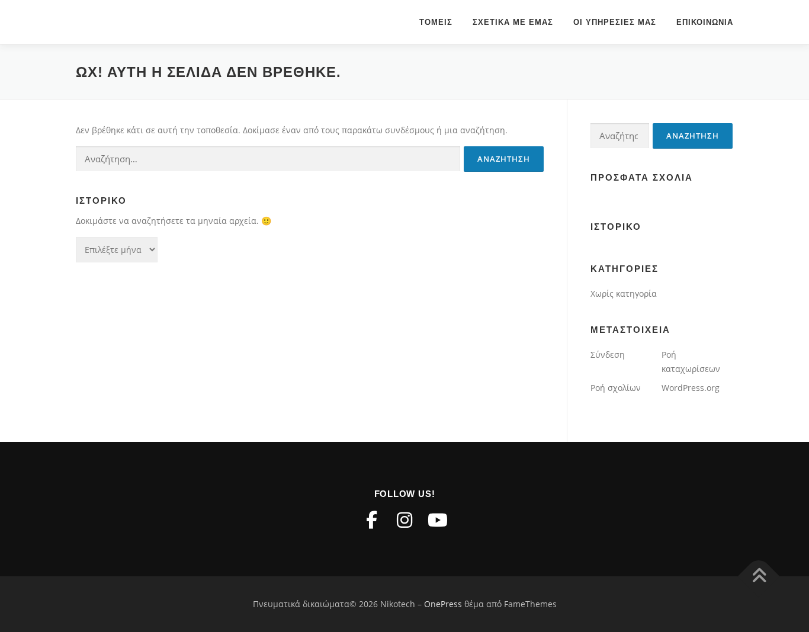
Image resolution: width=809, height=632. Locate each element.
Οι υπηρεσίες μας (614, 22)
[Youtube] (438, 520)
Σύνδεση (607, 354)
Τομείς (435, 22)
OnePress (443, 603)
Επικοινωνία (704, 22)
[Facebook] (371, 520)
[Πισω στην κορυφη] (759, 577)
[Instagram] (404, 520)
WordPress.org (691, 387)
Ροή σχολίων (615, 387)
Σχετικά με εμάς (513, 22)
